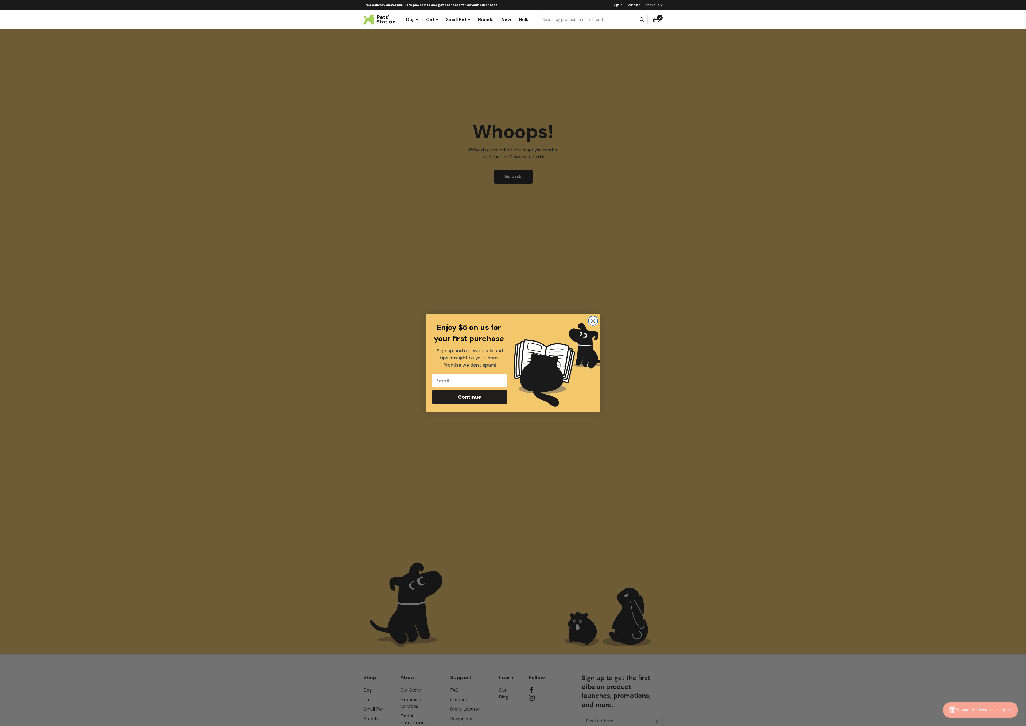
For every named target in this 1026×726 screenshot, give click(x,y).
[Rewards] (980, 710)
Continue (469, 397)
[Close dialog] (593, 320)
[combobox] (588, 19)
